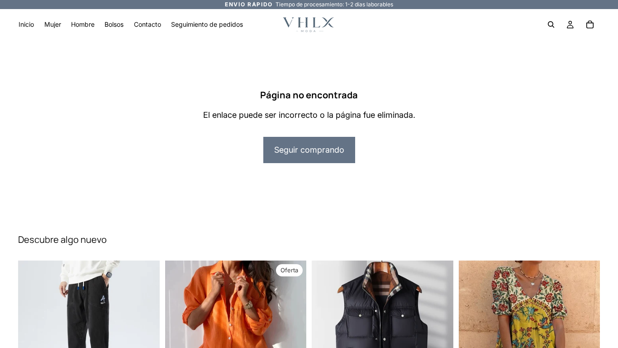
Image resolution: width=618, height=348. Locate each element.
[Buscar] (551, 24)
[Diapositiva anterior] (325, 332)
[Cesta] (590, 24)
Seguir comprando (309, 150)
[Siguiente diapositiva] (439, 332)
